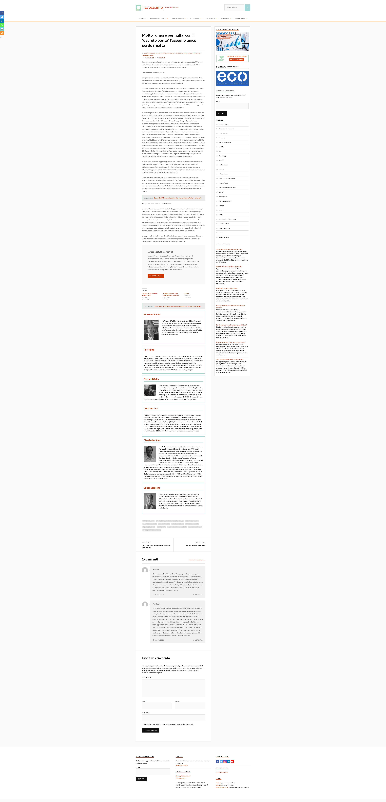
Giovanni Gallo (170, 53)
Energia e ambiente (225, 142)
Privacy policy (180, 778)
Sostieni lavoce (240, 18)
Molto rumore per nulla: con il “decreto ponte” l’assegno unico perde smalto (169, 40)
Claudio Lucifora (194, 53)
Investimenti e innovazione (227, 187)
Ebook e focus (194, 18)
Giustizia (221, 160)
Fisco (220, 151)
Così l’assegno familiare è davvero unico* (230, 359)
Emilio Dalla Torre (222, 787)
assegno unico (148, 521)
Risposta (199, 594)
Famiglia (162, 57)
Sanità (221, 214)
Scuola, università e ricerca (227, 219)
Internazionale (223, 183)
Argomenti (142, 18)
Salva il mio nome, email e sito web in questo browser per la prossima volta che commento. (169, 724)
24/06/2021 (150, 57)
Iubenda (218, 785)
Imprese (221, 169)
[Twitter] (2, 17)
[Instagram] (225, 761)
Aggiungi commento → (197, 560)
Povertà (221, 210)
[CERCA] (247, 7)
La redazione (225, 18)
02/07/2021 (159, 640)
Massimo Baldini (149, 53)
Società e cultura (224, 224)
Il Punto (186, 293)
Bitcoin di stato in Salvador (195, 545)
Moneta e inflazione (225, 201)
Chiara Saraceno (148, 55)
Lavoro (221, 192)
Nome (144, 701)
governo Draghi (192, 524)
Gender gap (222, 156)
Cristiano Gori (181, 53)
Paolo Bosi (160, 53)
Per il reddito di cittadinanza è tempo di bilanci (231, 325)
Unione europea (224, 237)
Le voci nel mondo (222, 772)
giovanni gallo (177, 524)
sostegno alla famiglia (151, 530)
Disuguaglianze (223, 138)
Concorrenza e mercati (226, 129)
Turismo (221, 233)
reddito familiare (195, 527)
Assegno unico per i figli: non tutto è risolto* (231, 342)
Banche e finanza (224, 124)
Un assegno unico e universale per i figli (229, 249)
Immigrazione (223, 165)
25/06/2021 (159, 594)
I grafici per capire (178, 18)
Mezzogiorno (223, 196)
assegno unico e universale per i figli (170, 521)
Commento (147, 677)
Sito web (145, 712)
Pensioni (221, 205)
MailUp (218, 783)
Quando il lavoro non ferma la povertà (229, 267)
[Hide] (1, 37)
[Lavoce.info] (150, 7)
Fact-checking (210, 18)
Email (178, 701)
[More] (2, 33)
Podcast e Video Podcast (158, 18)
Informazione (223, 174)
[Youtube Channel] (232, 761)
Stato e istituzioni (224, 228)
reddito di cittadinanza (177, 527)
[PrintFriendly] (2, 29)
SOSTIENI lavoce (155, 276)
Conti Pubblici (223, 133)
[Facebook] (2, 13)
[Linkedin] (2, 21)
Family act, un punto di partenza (226, 288)
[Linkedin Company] (228, 761)
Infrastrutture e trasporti (227, 178)
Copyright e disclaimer (183, 776)
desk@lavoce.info (182, 765)
